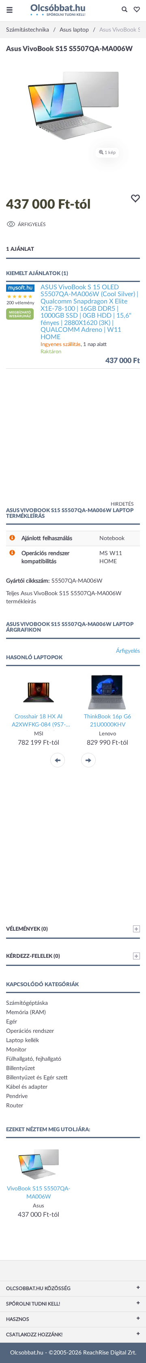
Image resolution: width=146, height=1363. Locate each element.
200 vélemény (20, 303)
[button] (134, 10)
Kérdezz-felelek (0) (33, 956)
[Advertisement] (73, 441)
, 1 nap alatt (74, 344)
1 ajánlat (20, 249)
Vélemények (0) (27, 929)
